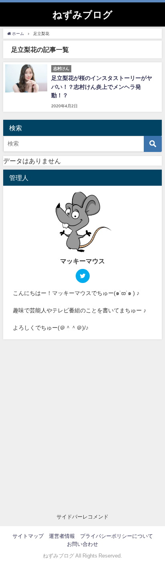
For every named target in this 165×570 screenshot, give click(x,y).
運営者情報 (62, 536)
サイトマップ (28, 536)
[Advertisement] (82, 426)
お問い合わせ (82, 544)
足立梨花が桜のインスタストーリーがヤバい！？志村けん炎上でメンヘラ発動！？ (101, 86)
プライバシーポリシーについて (116, 536)
